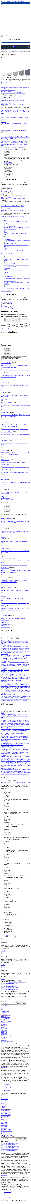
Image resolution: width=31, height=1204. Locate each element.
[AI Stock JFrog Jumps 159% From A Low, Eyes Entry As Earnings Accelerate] (15, 478)
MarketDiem (4, 1034)
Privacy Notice (7, 1084)
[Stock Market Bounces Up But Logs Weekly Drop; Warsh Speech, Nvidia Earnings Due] (15, 410)
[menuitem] (17, 39)
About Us (3, 1006)
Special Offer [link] (14, 51)
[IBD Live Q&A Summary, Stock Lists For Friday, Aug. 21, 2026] (15, 468)
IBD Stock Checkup (6, 1018)
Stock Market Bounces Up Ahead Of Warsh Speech (14, 142)
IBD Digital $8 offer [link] (6, 51)
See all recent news (5, 498)
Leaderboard (4, 1028)
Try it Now (3, 951)
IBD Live (3, 1027)
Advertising (4, 1012)
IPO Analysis (4, 450)
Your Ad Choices (5, 1011)
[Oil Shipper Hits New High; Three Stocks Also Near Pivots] (15, 438)
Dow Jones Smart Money (7, 1041)
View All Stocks (5, 328)
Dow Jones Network (6, 1035)
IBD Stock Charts (5, 1017)
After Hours (4, 35)
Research (3, 392)
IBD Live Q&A (5, 469)
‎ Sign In (13, 188)
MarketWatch (10, 1)
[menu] (15, 39)
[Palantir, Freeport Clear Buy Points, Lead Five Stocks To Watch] (15, 381)
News (2, 372)
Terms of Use (4, 1067)
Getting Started (4, 1005)
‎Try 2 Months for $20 (6, 187)
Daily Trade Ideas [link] (22, 51)
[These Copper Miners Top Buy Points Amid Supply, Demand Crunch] (15, 488)
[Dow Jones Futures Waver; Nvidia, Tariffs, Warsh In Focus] (15, 430)
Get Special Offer (8, 163)
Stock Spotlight (4, 479)
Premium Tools (4, 1025)
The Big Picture (5, 412)
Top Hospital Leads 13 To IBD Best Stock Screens (13, 147)
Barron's (3, 1038)
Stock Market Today (6, 402)
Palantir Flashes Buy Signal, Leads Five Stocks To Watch (15, 137)
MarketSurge (4, 1031)
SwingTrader (4, 1030)
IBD (15, 1)
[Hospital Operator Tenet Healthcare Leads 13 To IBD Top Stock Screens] (15, 391)
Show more (3, 37)
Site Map (3, 1009)
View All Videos (5, 935)
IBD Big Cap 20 (5, 460)
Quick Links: (4, 49)
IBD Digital (4, 1033)
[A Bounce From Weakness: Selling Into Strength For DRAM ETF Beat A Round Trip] (15, 420)
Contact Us (3, 1014)
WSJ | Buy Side (20, 1)
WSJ (2, 1)
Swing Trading (4, 422)
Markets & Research (6, 1015)
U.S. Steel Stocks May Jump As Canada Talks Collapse (15, 141)
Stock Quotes (4, 1020)
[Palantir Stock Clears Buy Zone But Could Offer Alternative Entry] (15, 458)
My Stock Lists (4, 1024)
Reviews (3, 1008)
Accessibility (7, 1090)
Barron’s (5, 1)
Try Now (3, 965)
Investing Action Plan (6, 363)
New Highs (3, 440)
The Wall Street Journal (6, 1037)
